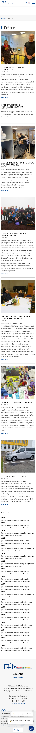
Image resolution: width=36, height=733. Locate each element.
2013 (3, 615)
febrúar (9, 520)
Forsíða (3, 18)
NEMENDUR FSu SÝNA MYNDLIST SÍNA (17, 403)
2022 (3, 546)
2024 (3, 530)
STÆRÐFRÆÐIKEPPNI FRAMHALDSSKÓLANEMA (12, 106)
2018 (3, 576)
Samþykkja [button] (18, 730)
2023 (3, 538)
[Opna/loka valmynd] (33, 3)
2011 (3, 630)
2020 (3, 561)
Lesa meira (4, 98)
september (5, 528)
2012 (3, 622)
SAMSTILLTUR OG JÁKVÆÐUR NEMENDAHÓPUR (13, 234)
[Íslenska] (29, 2)
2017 (3, 584)
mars (14, 520)
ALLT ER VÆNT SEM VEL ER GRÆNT (16, 476)
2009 (3, 645)
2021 (3, 553)
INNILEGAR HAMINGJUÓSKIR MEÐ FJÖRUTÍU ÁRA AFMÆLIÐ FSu (15, 318)
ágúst (27, 520)
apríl (17, 520)
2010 (3, 638)
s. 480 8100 (18, 674)
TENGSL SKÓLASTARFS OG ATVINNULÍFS (12, 68)
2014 (3, 607)
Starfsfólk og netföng (18, 703)
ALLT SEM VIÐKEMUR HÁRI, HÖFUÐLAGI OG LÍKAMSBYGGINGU (18, 164)
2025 (3, 523)
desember (26, 528)
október (12, 528)
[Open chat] (31, 728)
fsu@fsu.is (18, 677)
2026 (3, 518)
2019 (3, 569)
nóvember (19, 528)
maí (20, 520)
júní (23, 520)
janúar (3, 520)
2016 (3, 592)
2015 (3, 599)
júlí (23, 541)
